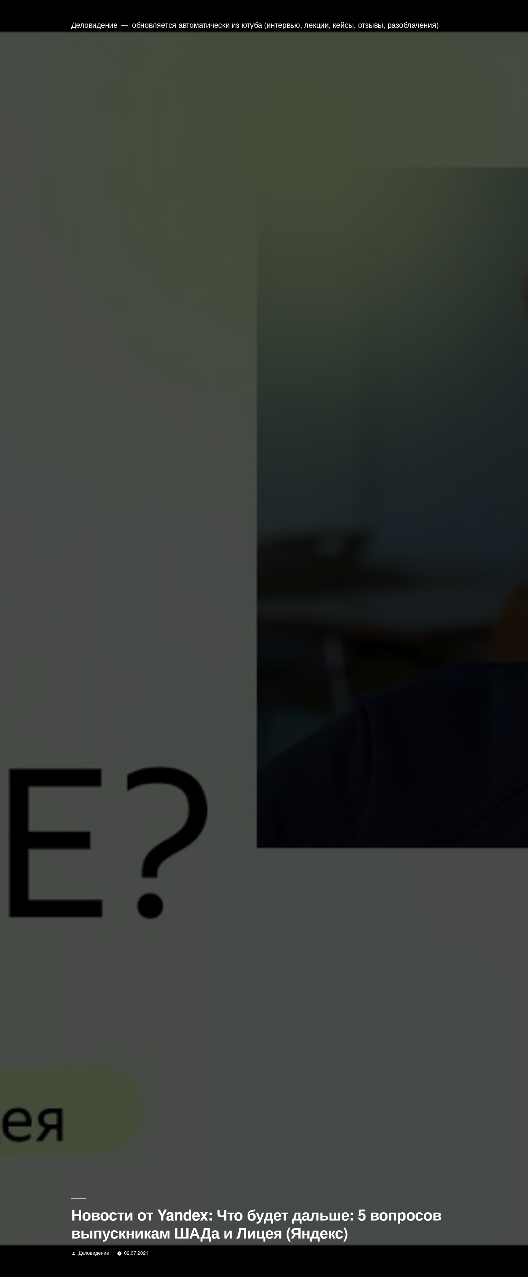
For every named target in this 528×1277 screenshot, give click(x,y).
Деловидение (94, 24)
